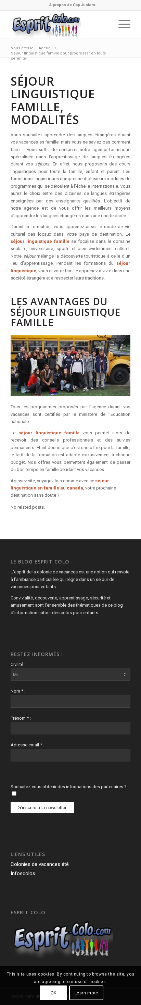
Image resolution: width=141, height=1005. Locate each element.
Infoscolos (23, 873)
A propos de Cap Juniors (72, 5)
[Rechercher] (105, 24)
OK (53, 993)
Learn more (86, 993)
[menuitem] (72, 5)
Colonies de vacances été (40, 864)
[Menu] (121, 24)
